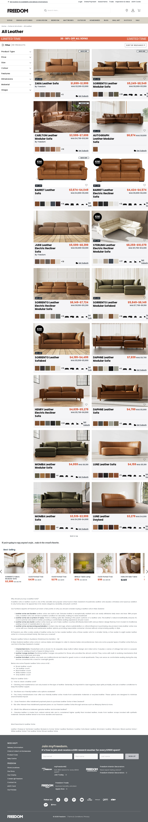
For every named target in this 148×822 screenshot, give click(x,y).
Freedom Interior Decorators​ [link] (112, 791)
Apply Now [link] (60, 814)
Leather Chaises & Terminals (22, 754)
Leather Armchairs (98, 754)
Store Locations (13, 792)
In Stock (128, 20)
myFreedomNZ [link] (60, 791)
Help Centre (12, 783)
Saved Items (102, 2)
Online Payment (90, 2)
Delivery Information (15, 772)
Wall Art (116, 20)
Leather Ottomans (113, 754)
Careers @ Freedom (15, 804)
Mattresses (68, 20)
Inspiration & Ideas (122, 2)
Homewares (95, 20)
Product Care (12, 780)
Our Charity (11, 800)
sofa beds (39, 682)
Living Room (41, 20)
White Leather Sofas (19, 756)
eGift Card (11, 811)
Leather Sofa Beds (82, 754)
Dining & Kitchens (24, 20)
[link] (127, 10)
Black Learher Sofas (129, 754)
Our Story (11, 796)
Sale (137, 20)
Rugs (106, 20)
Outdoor (81, 20)
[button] (16, 51)
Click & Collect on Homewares (19, 776)
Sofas (9, 20)
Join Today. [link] (59, 800)
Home (4, 26)
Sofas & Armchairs (15, 26)
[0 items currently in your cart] (139, 10)
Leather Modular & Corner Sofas (46, 754)
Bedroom (55, 20)
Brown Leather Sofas (50, 756)
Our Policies (11, 815)
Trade (111, 2)
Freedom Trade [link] (62, 808)
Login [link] (80, 2)
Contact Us (11, 807)
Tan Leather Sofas (34, 756)
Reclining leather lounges (44, 678)
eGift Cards (136, 2)
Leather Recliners (67, 754)
